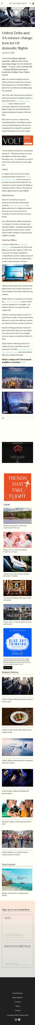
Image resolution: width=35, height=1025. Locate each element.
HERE (23, 362)
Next (31, 882)
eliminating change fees (17, 205)
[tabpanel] (17, 881)
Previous (4, 882)
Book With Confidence (12, 302)
